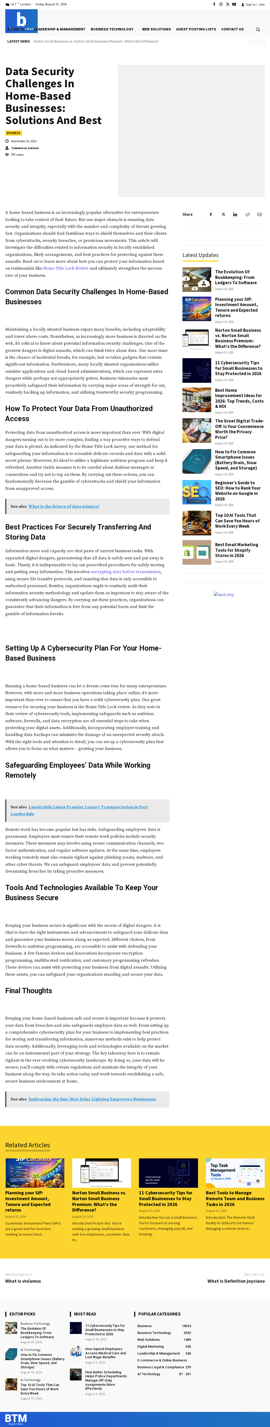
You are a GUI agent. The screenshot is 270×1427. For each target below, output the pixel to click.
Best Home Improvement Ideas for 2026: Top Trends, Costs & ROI (239, 398)
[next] (261, 41)
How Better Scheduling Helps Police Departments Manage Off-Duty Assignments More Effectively (106, 1380)
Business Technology (35, 1323)
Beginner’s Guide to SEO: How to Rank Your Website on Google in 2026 (238, 491)
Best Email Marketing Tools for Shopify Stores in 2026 (236, 550)
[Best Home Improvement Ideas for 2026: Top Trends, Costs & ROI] (196, 400)
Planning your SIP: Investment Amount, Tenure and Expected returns (236, 307)
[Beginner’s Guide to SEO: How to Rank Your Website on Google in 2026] (196, 492)
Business (13, 133)
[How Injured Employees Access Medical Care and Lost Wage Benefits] (76, 1351)
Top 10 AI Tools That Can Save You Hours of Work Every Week (237, 520)
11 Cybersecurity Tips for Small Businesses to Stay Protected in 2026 (86, 41)
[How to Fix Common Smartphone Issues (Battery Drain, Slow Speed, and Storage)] (196, 461)
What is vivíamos (23, 1281)
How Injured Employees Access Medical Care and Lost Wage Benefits (105, 1353)
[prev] (253, 41)
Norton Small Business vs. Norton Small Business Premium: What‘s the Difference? (238, 338)
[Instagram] (221, 4)
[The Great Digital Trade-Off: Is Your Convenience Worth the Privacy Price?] (196, 430)
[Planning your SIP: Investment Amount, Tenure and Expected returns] (196, 309)
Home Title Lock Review (66, 268)
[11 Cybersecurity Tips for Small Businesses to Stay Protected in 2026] (196, 370)
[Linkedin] (235, 214)
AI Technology (31, 1349)
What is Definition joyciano (236, 1281)
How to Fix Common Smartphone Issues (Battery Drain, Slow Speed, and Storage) (236, 460)
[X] (227, 4)
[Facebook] (214, 4)
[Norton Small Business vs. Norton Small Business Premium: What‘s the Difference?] (196, 340)
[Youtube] (234, 4)
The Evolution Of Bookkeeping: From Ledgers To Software (236, 277)
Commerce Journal (25, 148)
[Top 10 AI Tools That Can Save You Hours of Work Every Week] (196, 523)
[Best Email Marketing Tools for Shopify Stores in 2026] (196, 552)
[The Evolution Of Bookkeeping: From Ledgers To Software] (196, 279)
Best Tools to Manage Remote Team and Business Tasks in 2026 (235, 1198)
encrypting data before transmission (126, 571)
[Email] (259, 214)
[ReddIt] (247, 214)
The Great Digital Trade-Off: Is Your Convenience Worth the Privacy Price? (239, 429)
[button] (258, 29)
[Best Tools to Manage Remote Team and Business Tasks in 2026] (235, 1173)
